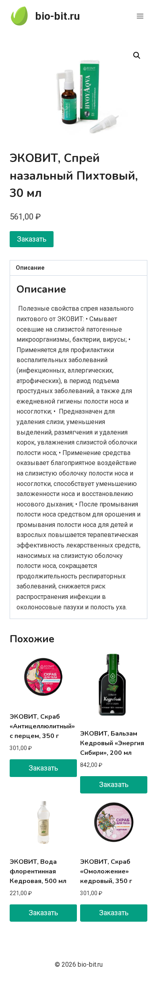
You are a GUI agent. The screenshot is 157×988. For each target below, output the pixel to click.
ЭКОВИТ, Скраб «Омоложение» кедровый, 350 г (106, 871)
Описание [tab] (30, 267)
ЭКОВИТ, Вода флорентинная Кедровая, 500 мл (38, 871)
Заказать (31, 239)
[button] (137, 55)
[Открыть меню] (139, 16)
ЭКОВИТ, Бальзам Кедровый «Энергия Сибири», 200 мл (112, 743)
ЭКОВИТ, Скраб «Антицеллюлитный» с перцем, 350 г (42, 726)
